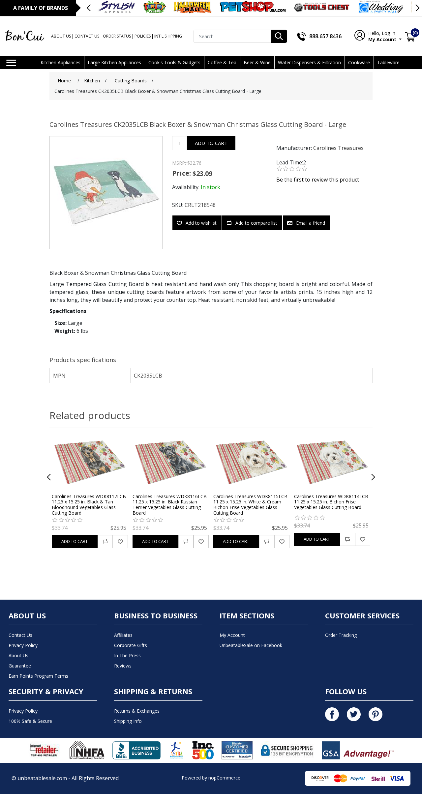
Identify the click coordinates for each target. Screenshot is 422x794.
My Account (383, 36)
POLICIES (143, 36)
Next (417, 8)
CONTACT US (87, 36)
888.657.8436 (325, 36)
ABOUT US (61, 36)
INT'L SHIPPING (168, 36)
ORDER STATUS (117, 36)
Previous (89, 8)
